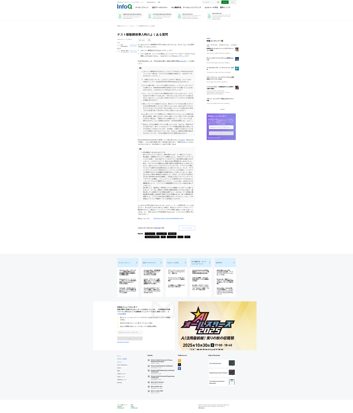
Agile (159, 228)
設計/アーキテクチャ (160, 7)
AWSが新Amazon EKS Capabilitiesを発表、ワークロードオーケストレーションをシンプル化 (225, 272)
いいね (142, 40)
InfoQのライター (121, 373)
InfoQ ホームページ (122, 26)
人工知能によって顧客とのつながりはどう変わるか (176, 285)
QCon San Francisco (157, 382)
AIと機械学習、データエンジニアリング (186, 7)
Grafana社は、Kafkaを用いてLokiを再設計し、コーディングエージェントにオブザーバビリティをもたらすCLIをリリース (225, 291)
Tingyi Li (227, 92)
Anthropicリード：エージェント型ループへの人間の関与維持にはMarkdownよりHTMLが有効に (127, 281)
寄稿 (118, 371)
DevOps (219, 262)
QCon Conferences (122, 365)
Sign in (232, 2)
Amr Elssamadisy (124, 45)
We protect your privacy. (214, 137)
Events (119, 368)
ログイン (119, 362)
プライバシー (201, 407)
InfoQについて (121, 376)
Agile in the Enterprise (152, 236)
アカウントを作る (122, 359)
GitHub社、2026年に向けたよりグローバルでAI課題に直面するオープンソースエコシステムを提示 (127, 290)
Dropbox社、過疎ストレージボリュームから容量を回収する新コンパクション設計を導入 (225, 281)
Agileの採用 (172, 233)
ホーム (119, 356)
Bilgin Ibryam (210, 62)
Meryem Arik (220, 91)
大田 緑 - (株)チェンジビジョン (125, 51)
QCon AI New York (156, 386)
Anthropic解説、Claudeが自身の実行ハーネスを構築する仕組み (200, 279)
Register (225, 2)
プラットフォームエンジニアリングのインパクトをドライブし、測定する (176, 272)
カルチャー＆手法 (211, 7)
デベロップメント (142, 7)
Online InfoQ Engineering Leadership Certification (162, 371)
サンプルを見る (221, 123)
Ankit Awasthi (211, 53)
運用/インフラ (225, 7)
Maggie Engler (220, 92)
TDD (163, 236)
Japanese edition (151, 2)
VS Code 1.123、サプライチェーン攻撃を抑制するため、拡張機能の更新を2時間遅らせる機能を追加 (127, 272)
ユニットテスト (171, 236)
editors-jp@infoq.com (134, 407)
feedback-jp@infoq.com (120, 407)
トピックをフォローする (187, 228)
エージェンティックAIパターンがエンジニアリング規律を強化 (176, 279)
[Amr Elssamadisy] (118, 45)
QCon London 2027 (157, 391)
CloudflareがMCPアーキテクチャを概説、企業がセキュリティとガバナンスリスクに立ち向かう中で (152, 290)
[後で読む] (149, 40)
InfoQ (208, 81)
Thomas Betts (211, 72)
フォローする (133, 45)
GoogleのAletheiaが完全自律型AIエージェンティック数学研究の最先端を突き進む (200, 272)
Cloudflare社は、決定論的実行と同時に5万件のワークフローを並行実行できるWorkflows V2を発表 (152, 272)
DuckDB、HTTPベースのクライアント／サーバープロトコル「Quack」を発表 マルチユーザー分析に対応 (200, 287)
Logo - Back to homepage (124, 6)
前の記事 (222, 109)
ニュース (131, 26)
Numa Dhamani (211, 92)
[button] (221, 133)
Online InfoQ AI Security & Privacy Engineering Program (161, 360)
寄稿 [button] (159, 2)
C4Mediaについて (122, 379)
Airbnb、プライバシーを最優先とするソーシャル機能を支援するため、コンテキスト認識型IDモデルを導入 (152, 281)
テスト (180, 236)
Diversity (119, 382)
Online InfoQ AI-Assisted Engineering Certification (162, 376)
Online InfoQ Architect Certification (162, 366)
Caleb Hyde (210, 103)
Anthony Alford (211, 91)
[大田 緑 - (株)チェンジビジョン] (118, 51)
